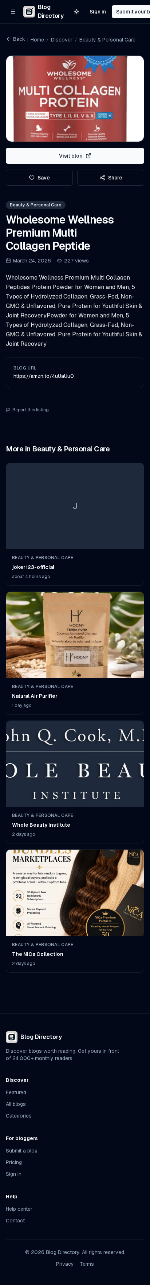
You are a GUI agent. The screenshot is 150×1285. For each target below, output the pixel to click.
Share (115, 177)
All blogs (16, 1104)
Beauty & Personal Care (107, 39)
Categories (19, 1115)
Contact (15, 1220)
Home (37, 39)
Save (44, 177)
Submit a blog (22, 1150)
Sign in (98, 11)
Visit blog (71, 156)
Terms (87, 1264)
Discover (61, 39)
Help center (19, 1209)
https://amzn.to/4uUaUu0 (43, 376)
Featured (16, 1092)
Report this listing (30, 410)
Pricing (14, 1162)
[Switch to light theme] (76, 11)
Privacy (65, 1264)
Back (19, 39)
